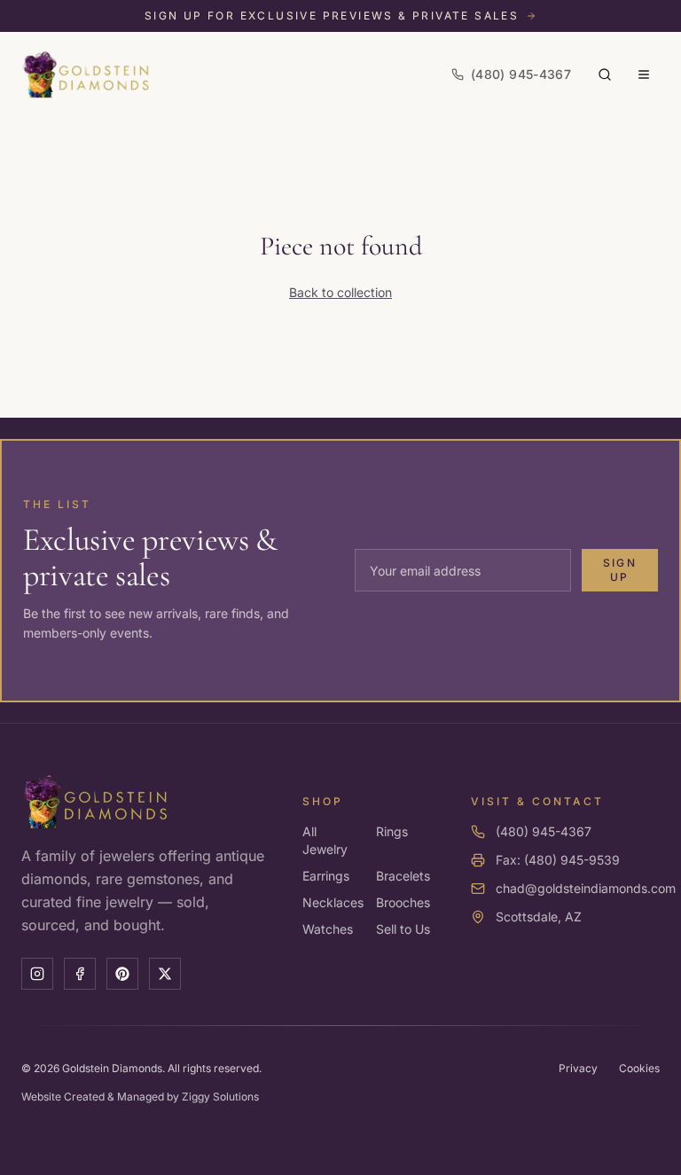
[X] (165, 974)
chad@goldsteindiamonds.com (586, 888)
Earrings (325, 875)
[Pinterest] (122, 974)
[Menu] (644, 74)
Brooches (403, 902)
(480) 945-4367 (543, 831)
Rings (392, 831)
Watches (327, 928)
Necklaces (333, 902)
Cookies (639, 1068)
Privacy (578, 1068)
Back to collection (340, 292)
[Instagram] (37, 974)
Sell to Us (403, 928)
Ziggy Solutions (220, 1096)
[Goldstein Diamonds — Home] (86, 74)
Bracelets (403, 875)
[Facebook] (80, 974)
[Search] (605, 74)
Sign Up (620, 570)
